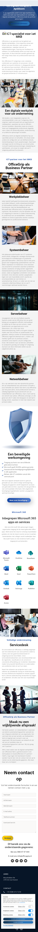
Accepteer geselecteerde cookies (18, 919)
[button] (32, 33)
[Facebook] (12, 860)
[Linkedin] (21, 860)
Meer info (21, 906)
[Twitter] (16, 860)
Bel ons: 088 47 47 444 (20, 852)
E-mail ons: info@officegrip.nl (20, 856)
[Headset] (16, 929)
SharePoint (31, 558)
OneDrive (18, 558)
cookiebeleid (22, 902)
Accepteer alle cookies (18, 922)
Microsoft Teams (6, 559)
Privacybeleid (8, 925)
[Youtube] (25, 860)
